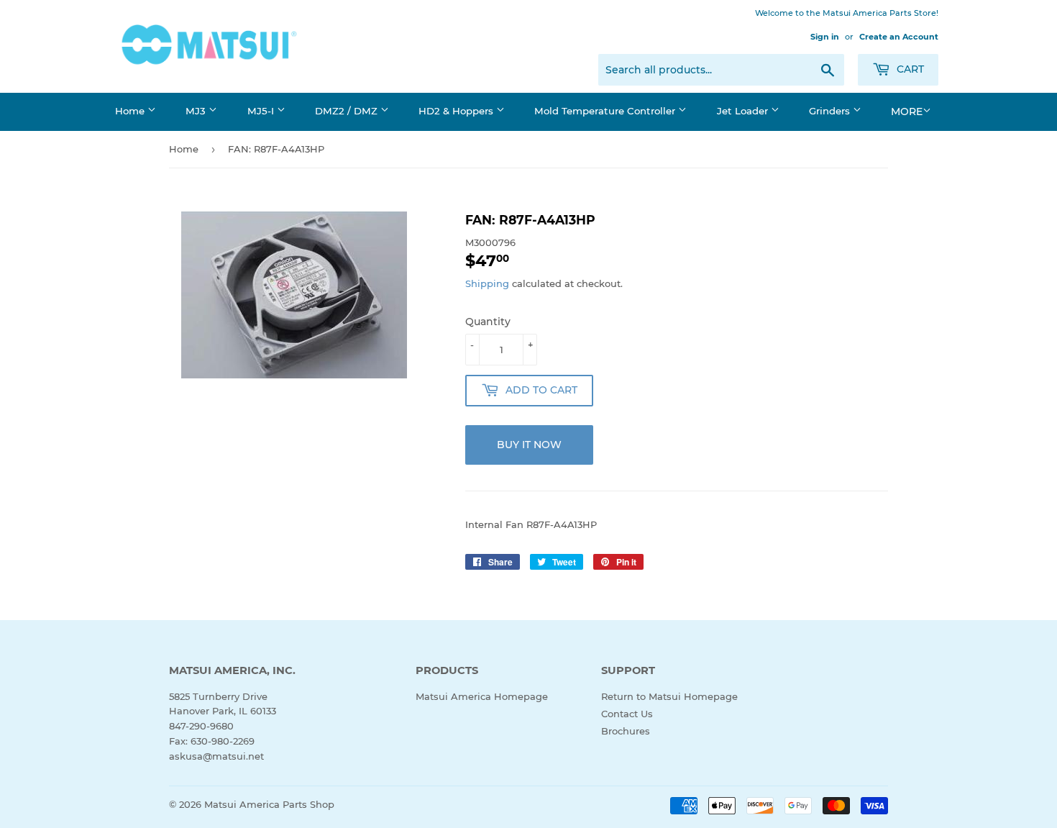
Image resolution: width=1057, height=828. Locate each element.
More (907, 111)
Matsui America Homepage (482, 696)
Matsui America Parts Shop (269, 804)
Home (131, 111)
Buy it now (529, 444)
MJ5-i (262, 111)
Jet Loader (744, 111)
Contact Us (627, 713)
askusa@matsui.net (216, 756)
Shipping (487, 283)
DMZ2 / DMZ (347, 111)
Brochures (625, 731)
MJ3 (197, 111)
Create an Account (898, 37)
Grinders (831, 111)
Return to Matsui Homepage (669, 696)
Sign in (824, 37)
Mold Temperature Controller (606, 111)
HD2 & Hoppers (457, 111)
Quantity (488, 321)
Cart (909, 69)
